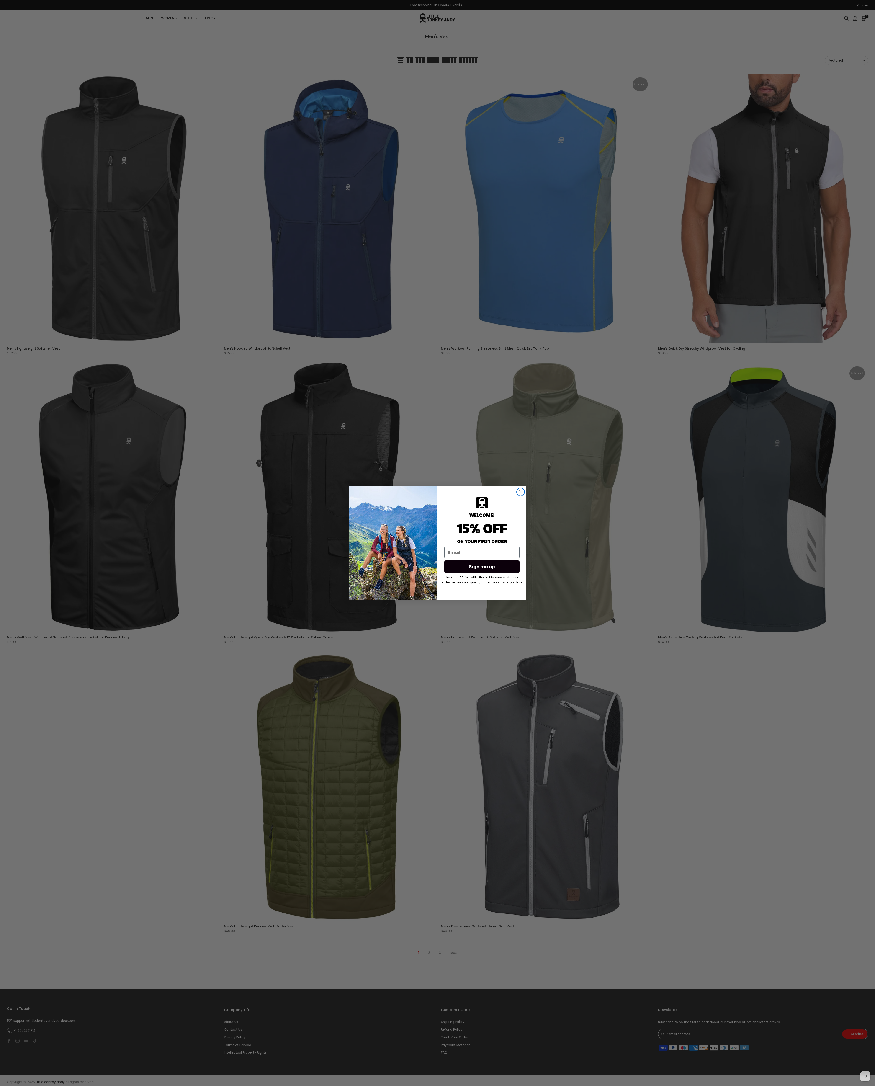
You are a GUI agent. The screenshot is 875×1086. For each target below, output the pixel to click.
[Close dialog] (521, 492)
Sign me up (482, 566)
